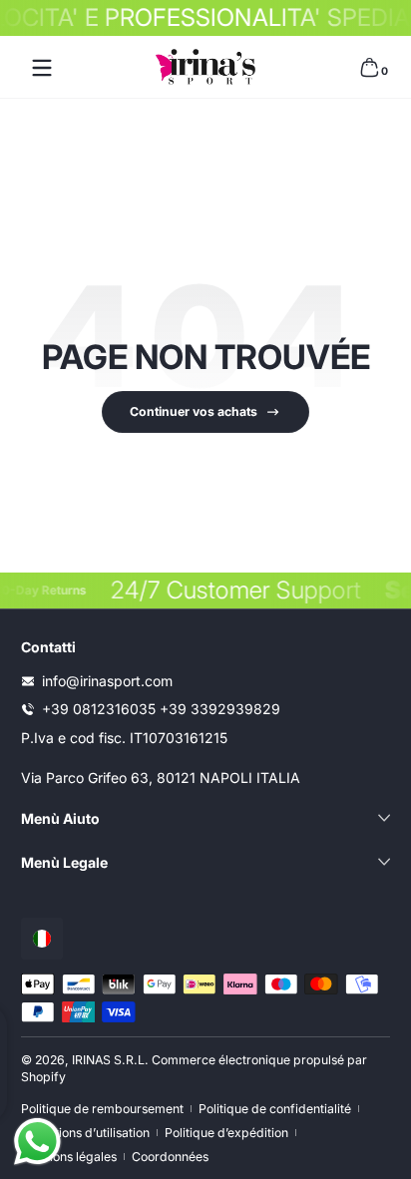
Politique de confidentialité (275, 1108)
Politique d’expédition (226, 1132)
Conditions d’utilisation (85, 1132)
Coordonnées (170, 1156)
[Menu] (42, 68)
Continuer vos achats (193, 411)
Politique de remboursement (102, 1108)
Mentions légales (69, 1156)
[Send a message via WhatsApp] (37, 1141)
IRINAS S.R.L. (110, 1059)
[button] (369, 68)
